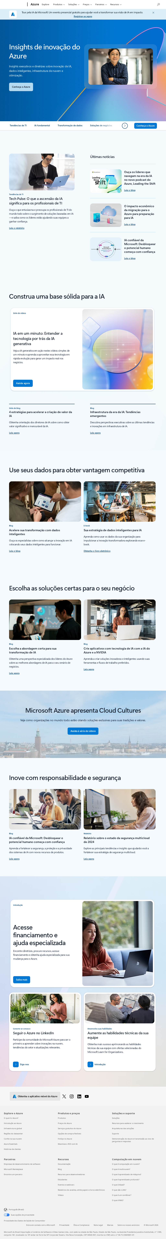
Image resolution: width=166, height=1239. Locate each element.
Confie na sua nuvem (13, 1139)
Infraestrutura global (13, 1128)
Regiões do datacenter (13, 1133)
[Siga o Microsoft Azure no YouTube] (87, 1096)
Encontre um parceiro (13, 1174)
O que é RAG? (118, 1200)
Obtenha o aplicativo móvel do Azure (37, 1096)
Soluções (72, 4)
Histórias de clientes (12, 1149)
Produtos (57, 4)
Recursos (114, 4)
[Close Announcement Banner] (152, 12)
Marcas (110, 1225)
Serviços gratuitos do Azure (69, 1128)
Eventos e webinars (66, 1184)
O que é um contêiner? (121, 1195)
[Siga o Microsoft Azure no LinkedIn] (79, 1096)
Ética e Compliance (81, 1225)
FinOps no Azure (65, 1139)
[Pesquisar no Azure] (158, 4)
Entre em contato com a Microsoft (40, 1225)
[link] (18, 127)
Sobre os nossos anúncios (128, 1225)
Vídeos (61, 1195)
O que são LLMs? (119, 1190)
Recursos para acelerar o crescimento (128, 1123)
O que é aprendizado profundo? (125, 1179)
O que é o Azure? (11, 1118)
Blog (60, 1169)
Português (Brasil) (16, 1209)
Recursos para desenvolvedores (71, 1174)
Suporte (115, 1133)
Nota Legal (98, 1225)
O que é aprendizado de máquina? (126, 1174)
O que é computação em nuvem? (126, 1164)
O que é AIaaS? (118, 1184)
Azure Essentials (10, 1144)
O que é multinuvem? (121, 1169)
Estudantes (62, 1179)
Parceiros (99, 4)
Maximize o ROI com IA (67, 1144)
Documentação (64, 1164)
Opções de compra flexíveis (69, 1133)
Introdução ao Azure (12, 1123)
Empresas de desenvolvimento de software (22, 1164)
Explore (45, 4)
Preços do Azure (65, 1123)
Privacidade (64, 1225)
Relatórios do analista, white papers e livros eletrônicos (81, 1190)
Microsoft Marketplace (13, 1169)
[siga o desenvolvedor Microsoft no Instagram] (72, 1096)
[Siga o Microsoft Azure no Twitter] (64, 1096)
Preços (86, 4)
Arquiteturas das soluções (123, 1128)
